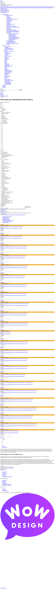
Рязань (20, 7)
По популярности (17, 214)
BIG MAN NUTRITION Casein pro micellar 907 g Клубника (11, 228)
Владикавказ (19, 6)
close (1, 1)
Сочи (40, 7)
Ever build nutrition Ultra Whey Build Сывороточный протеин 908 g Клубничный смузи (16, 417)
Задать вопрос (3, 210)
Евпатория (35, 6)
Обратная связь (5, 490)
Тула (46, 7)
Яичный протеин (6, 222)
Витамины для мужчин (7, 484)
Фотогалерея (5, 473)
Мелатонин (5, 483)
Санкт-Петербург (25, 7)
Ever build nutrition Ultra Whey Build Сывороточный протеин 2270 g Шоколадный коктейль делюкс (18, 392)
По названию (11, 214)
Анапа (5, 6)
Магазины (4, 475)
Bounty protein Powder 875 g (5, 333)
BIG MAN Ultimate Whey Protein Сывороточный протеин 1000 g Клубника (14, 305)
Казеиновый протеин (6, 219)
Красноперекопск (44, 6)
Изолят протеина (6, 218)
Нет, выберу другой (9, 4)
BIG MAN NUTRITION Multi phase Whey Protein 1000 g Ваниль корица (13, 247)
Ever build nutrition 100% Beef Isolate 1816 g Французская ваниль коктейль (13, 343)
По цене (7, 214)
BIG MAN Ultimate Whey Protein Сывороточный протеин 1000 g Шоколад (14, 324)
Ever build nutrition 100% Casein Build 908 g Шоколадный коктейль (12, 376)
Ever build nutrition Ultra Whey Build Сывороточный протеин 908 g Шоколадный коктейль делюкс (18, 425)
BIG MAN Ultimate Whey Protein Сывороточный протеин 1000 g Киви (13, 295)
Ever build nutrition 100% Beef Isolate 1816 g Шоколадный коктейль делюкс (14, 352)
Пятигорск (11, 7)
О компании (5, 471)
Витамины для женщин (7, 485)
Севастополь (31, 7)
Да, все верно (2, 4)
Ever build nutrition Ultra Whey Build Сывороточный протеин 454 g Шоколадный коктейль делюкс (18, 409)
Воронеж (27, 6)
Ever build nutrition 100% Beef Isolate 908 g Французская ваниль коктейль (13, 360)
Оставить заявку (3, 213)
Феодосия (49, 7)
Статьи (4, 474)
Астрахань (12, 6)
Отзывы (4, 472)
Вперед (4, 446)
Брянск (15, 6)
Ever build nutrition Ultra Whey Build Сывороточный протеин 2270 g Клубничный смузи (16, 384)
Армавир (7, 6)
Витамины (4, 480)
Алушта (1, 6)
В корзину (2, 233)
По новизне (23, 214)
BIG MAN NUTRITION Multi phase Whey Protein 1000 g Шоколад (12, 277)
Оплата (4, 489)
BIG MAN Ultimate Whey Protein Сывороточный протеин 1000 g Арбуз (13, 286)
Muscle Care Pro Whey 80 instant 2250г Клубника (9, 432)
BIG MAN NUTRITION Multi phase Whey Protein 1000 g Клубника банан (13, 267)
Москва (53, 6)
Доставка (4, 488)
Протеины (4, 481)
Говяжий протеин (6, 217)
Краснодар (39, 6)
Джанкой (30, 6)
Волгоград (23, 6)
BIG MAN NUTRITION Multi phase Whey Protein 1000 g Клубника (12, 257)
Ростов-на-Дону (16, 7)
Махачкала (49, 6)
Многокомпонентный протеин (8, 220)
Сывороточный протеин (7, 221)
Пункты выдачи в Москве (7, 476)
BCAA (4, 482)
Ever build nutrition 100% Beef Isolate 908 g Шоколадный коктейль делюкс (13, 368)
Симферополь (36, 7)
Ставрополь (43, 7)
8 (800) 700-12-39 (3, 8)
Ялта (52, 7)
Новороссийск (6, 7)
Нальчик (2, 7)
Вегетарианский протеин (7, 216)
